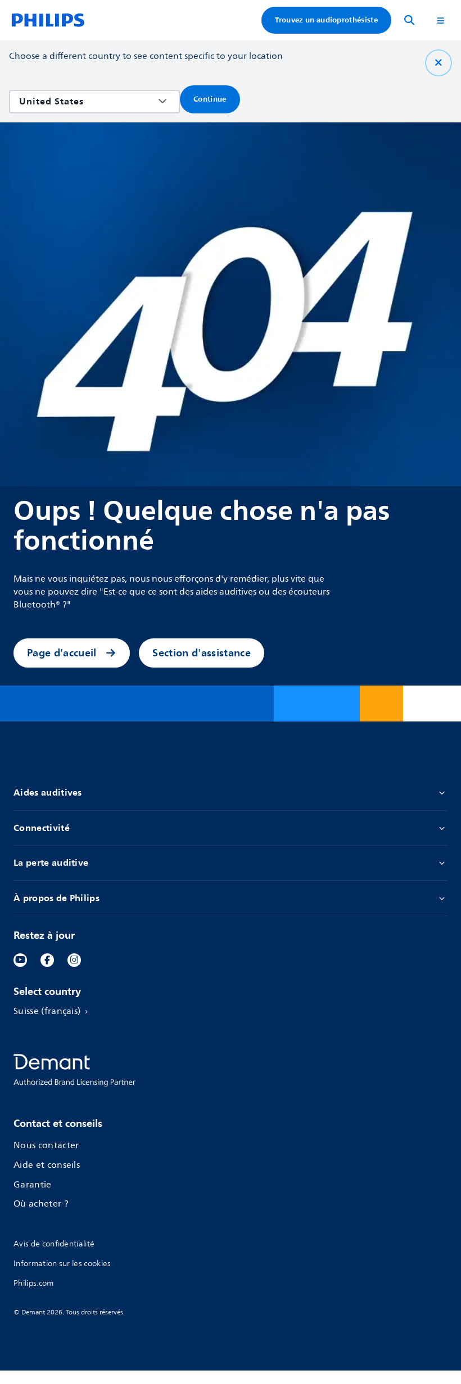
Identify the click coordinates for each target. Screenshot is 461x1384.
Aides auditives (47, 793)
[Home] (48, 20)
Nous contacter (46, 1146)
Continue (210, 99)
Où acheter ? (41, 1204)
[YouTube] (20, 960)
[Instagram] (74, 960)
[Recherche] (409, 20)
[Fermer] (438, 62)
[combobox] (86, 101)
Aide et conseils (46, 1165)
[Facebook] (47, 960)
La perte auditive (50, 863)
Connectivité (41, 828)
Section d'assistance (201, 652)
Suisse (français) (46, 1012)
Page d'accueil (61, 652)
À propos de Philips (56, 898)
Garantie (32, 1185)
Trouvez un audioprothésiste (326, 19)
